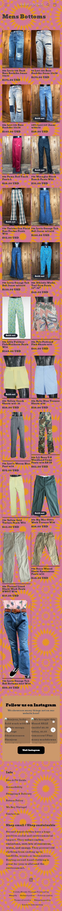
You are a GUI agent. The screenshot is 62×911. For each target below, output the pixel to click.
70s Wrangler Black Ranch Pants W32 (43, 178)
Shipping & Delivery (19, 793)
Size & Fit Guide (16, 780)
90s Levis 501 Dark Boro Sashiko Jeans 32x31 (14, 73)
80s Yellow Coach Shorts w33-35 (13, 402)
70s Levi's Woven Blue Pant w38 (16, 465)
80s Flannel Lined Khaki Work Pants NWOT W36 (13, 589)
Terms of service (22, 900)
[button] (6, 5)
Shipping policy (42, 900)
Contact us (12, 814)
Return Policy (14, 800)
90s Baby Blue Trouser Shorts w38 (45, 402)
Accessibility (14, 787)
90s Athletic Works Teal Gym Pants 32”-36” (43, 285)
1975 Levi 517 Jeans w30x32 (43, 126)
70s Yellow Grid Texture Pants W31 (14, 521)
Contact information (32, 904)
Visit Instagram (31, 750)
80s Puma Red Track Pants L (15, 178)
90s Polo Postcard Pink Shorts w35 (42, 343)
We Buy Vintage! (16, 807)
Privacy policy (45, 895)
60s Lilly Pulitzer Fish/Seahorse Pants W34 (15, 344)
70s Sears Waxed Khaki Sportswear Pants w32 (42, 571)
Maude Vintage (28, 892)
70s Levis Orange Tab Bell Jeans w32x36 (15, 284)
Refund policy (27, 895)
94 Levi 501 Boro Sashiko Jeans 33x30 (44, 72)
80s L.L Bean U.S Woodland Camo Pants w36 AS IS (41, 460)
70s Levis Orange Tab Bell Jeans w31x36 (44, 230)
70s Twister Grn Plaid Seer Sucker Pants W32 (16, 231)
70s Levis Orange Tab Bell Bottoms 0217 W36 (16, 682)
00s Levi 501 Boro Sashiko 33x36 (13, 126)
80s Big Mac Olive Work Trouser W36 (43, 521)
